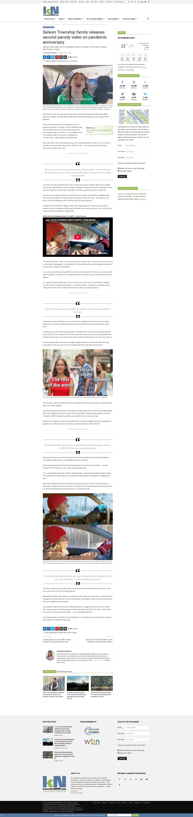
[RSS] (148, 2)
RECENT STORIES (49, 672)
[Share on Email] (61, 57)
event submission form (130, 194)
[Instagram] (132, 2)
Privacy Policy (118, 2)
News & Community (75, 19)
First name (121, 151)
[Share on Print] (65, 57)
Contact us (109, 2)
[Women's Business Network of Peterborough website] (91, 744)
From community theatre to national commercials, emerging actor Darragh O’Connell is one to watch (53, 694)
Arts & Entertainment (95, 19)
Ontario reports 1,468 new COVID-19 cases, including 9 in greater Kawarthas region (99, 641)
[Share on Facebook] (49, 57)
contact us (142, 199)
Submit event (64, 2)
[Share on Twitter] (53, 57)
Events (61, 19)
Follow (134, 81)
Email (121, 145)
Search (101, 2)
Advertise (74, 2)
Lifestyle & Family (129, 19)
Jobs (87, 2)
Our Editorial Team (77, 792)
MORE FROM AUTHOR (65, 672)
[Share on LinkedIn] (44, 57)
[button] (147, 18)
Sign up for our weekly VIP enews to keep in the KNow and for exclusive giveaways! (79, 815)
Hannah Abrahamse (50, 53)
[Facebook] (128, 2)
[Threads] (138, 2)
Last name (121, 157)
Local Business (112, 19)
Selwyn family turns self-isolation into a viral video (98, 131)
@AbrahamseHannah (98, 660)
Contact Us (74, 790)
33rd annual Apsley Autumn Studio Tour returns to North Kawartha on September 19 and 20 (101, 694)
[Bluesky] (145, 2)
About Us (82, 2)
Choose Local (49, 19)
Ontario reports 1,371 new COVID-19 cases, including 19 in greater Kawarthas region (57, 641)
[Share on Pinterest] (57, 57)
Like (122, 81)
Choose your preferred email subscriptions (132, 163)
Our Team (94, 2)
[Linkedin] (142, 2)
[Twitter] (135, 2)
